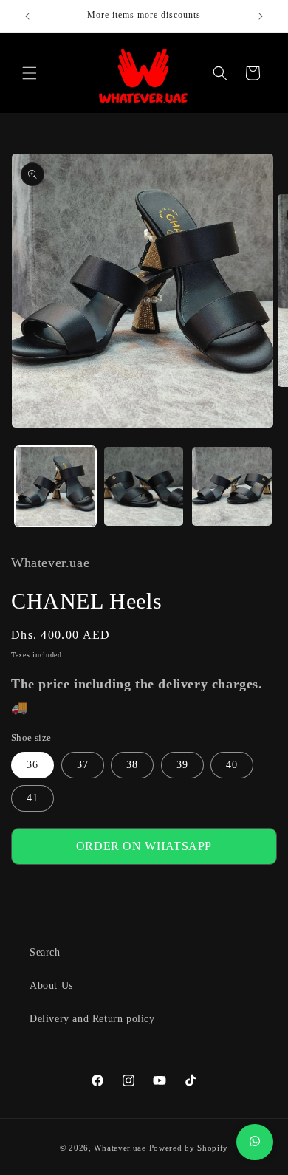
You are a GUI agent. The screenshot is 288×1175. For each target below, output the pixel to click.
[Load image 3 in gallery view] (231, 486)
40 (232, 764)
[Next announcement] (260, 16)
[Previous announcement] (27, 16)
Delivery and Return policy (92, 1018)
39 (182, 764)
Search (45, 952)
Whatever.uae (119, 1147)
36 (32, 764)
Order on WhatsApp (144, 846)
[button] (29, 73)
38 (132, 764)
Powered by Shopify (189, 1147)
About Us (51, 985)
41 (32, 798)
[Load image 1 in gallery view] (55, 486)
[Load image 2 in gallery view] (144, 486)
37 (83, 764)
